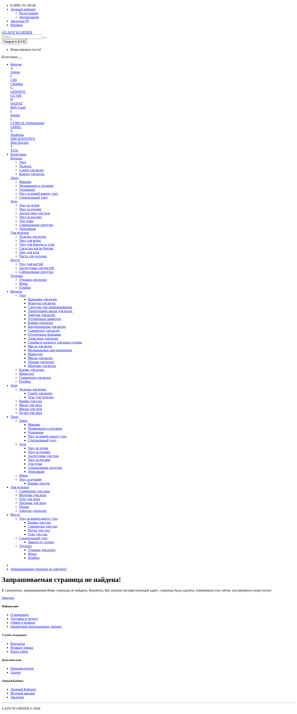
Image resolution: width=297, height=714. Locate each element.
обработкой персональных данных (36, 626)
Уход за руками (30, 209)
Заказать (8, 598)
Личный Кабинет (23, 689)
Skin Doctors (19, 142)
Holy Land (17, 107)
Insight (15, 115)
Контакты (17, 643)
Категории (18, 154)
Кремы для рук (39, 483)
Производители (22, 668)
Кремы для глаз (30, 401)
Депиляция (27, 229)
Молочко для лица (32, 495)
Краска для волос (32, 174)
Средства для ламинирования (50, 307)
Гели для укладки (41, 397)
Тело (13, 201)
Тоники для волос (41, 362)
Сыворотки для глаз (42, 526)
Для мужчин (19, 233)
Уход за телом (29, 205)
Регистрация (28, 13)
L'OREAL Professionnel (27, 123)
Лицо (14, 178)
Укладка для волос (33, 236)
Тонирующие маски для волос (50, 311)
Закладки (17, 697)
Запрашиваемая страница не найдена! (38, 569)
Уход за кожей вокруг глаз (38, 193)
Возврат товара (21, 647)
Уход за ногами (30, 217)
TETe (14, 150)
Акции (15, 672)
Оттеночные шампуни (44, 319)
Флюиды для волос (42, 303)
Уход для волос (30, 240)
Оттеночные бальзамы (44, 334)
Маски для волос (40, 358)
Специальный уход (33, 197)
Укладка (25, 166)
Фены (23, 283)
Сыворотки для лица (34, 491)
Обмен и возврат (22, 622)
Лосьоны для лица (32, 503)
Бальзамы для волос (42, 299)
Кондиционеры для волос (47, 327)
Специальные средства (36, 225)
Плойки (25, 287)
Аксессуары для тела (34, 213)
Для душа (26, 221)
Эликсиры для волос (43, 338)
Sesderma (17, 135)
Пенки (24, 507)
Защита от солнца (41, 542)
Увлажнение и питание (36, 186)
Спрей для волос (31, 170)
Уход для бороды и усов (36, 244)
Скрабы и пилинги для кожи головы (55, 342)
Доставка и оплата (24, 618)
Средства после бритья (36, 248)
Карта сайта (19, 651)
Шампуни (35, 354)
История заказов (22, 693)
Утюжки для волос (33, 280)
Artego (15, 72)
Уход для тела (29, 252)
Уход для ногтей (31, 264)
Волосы (16, 158)
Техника (16, 276)
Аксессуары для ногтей (36, 268)
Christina (16, 84)
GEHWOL (18, 92)
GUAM (15, 95)
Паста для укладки (33, 256)
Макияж (25, 182)
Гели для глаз (37, 534)
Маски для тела (30, 409)
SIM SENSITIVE (22, 139)
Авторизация (29, 17)
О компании (19, 615)
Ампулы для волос (41, 315)
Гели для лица (29, 499)
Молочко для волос (42, 366)
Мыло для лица (30, 405)
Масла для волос (40, 346)
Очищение (27, 189)
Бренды (16, 64)
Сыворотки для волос (44, 330)
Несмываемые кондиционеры (50, 350)
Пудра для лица (30, 413)
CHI (13, 80)
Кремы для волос (40, 323)
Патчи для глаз (39, 530)
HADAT (16, 103)
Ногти (15, 260)
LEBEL (16, 127)
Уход (22, 162)
